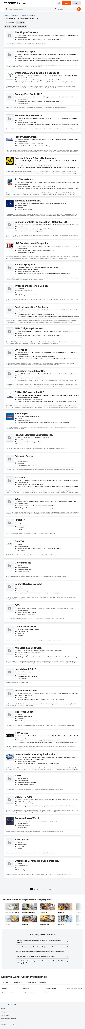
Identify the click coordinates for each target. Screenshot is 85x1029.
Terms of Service (5, 1015)
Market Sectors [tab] (18, 982)
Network (22, 3)
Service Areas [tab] (42, 982)
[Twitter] (8, 1005)
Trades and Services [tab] (31, 982)
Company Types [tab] (7, 982)
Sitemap (3, 1022)
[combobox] (67, 9)
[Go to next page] (54, 889)
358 (50, 889)
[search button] (79, 9)
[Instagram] (11, 1005)
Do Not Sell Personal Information (8, 1018)
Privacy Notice (4, 1012)
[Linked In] (2, 1005)
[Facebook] (5, 1005)
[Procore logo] (10, 3)
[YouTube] (15, 1005)
